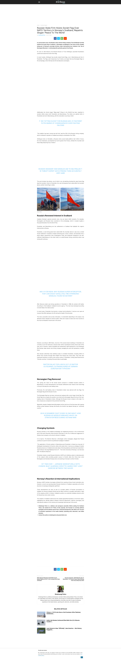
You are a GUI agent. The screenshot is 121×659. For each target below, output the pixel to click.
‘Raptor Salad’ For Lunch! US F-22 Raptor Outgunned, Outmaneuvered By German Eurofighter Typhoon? (60, 366)
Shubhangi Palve (41, 35)
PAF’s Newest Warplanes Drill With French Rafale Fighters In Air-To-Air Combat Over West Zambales (48, 579)
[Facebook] (55, 38)
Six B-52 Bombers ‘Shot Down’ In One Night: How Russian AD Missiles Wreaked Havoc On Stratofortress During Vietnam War (60, 415)
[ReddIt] (65, 38)
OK (81, 657)
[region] (60, 15)
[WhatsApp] (61, 38)
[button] (39, 2)
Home (38, 25)
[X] (58, 38)
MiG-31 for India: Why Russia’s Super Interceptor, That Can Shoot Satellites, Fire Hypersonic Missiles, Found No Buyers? (60, 294)
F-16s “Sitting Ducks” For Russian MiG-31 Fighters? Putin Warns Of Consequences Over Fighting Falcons (60, 123)
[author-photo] (60, 592)
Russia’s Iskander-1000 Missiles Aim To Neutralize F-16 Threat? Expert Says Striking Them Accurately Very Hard (61, 171)
